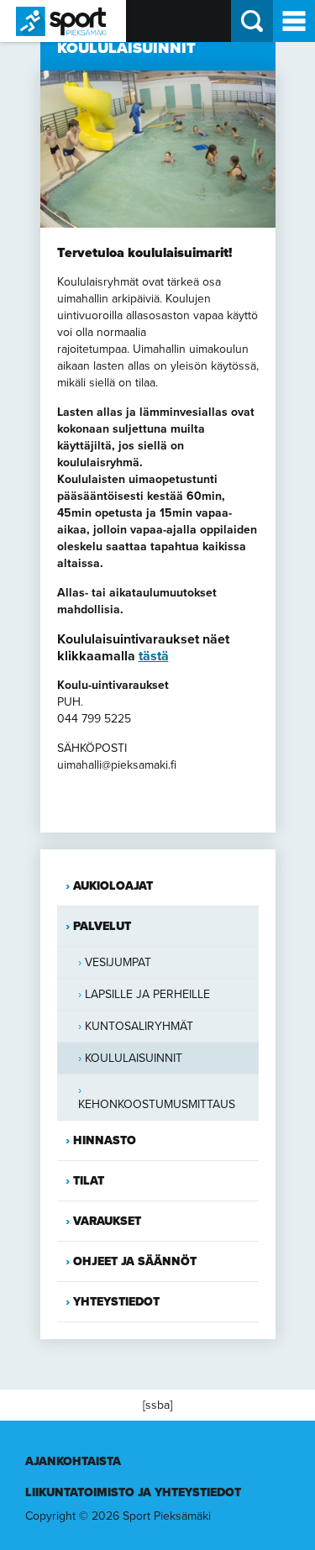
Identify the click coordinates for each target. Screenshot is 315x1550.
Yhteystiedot (116, 1302)
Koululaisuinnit (133, 1058)
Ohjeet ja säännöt (135, 1261)
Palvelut (102, 926)
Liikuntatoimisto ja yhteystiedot (133, 1492)
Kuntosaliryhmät (139, 1026)
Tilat (88, 1181)
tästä (154, 656)
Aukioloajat (113, 886)
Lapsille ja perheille (147, 994)
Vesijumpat (118, 962)
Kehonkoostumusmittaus (156, 1104)
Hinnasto (104, 1140)
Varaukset (107, 1221)
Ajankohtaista (73, 1461)
